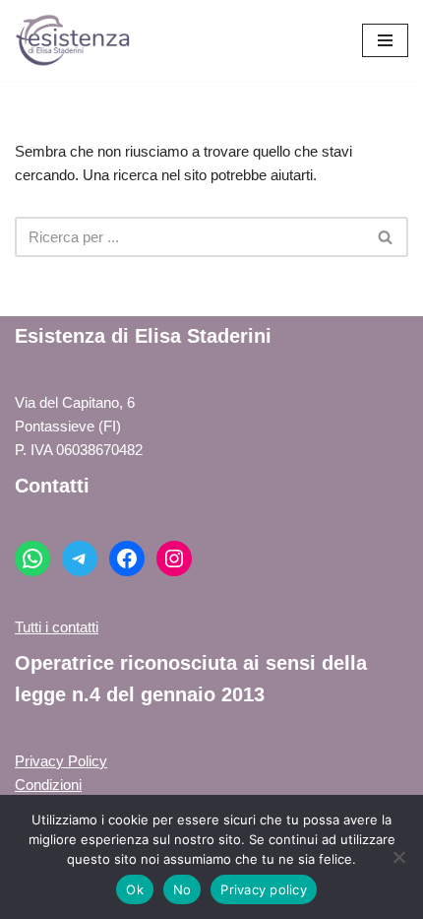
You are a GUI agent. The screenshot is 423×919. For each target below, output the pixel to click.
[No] (398, 857)
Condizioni (48, 784)
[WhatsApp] (32, 558)
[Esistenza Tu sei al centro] (74, 40)
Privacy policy (263, 889)
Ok (135, 889)
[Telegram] (79, 558)
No (182, 889)
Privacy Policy (61, 761)
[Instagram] (174, 558)
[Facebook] (127, 558)
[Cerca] (386, 237)
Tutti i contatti (56, 627)
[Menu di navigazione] (385, 40)
